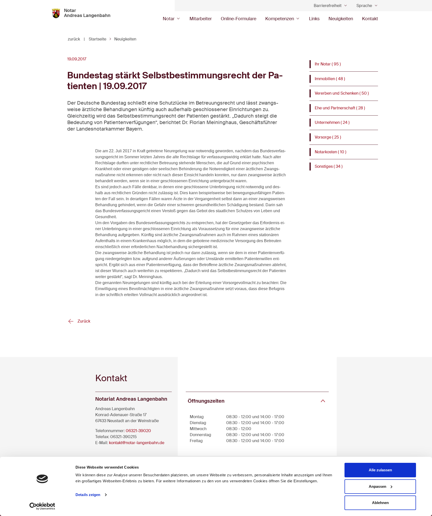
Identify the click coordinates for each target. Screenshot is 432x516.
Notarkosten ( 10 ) (330, 152)
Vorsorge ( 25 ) (328, 137)
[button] (257, 401)
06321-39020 (138, 430)
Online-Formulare (238, 19)
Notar (168, 19)
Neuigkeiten (340, 19)
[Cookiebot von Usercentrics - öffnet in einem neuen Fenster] (42, 506)
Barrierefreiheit (328, 5)
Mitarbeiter (201, 19)
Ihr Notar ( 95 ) (328, 64)
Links (314, 19)
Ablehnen (380, 503)
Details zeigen (88, 495)
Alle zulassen (380, 470)
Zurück (83, 321)
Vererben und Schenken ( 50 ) (342, 93)
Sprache (364, 5)
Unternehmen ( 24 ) (332, 122)
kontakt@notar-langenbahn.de (136, 442)
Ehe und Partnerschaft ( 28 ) (340, 108)
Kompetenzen (279, 19)
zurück (76, 39)
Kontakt (370, 19)
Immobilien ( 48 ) (330, 78)
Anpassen (377, 486)
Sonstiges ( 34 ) (328, 166)
